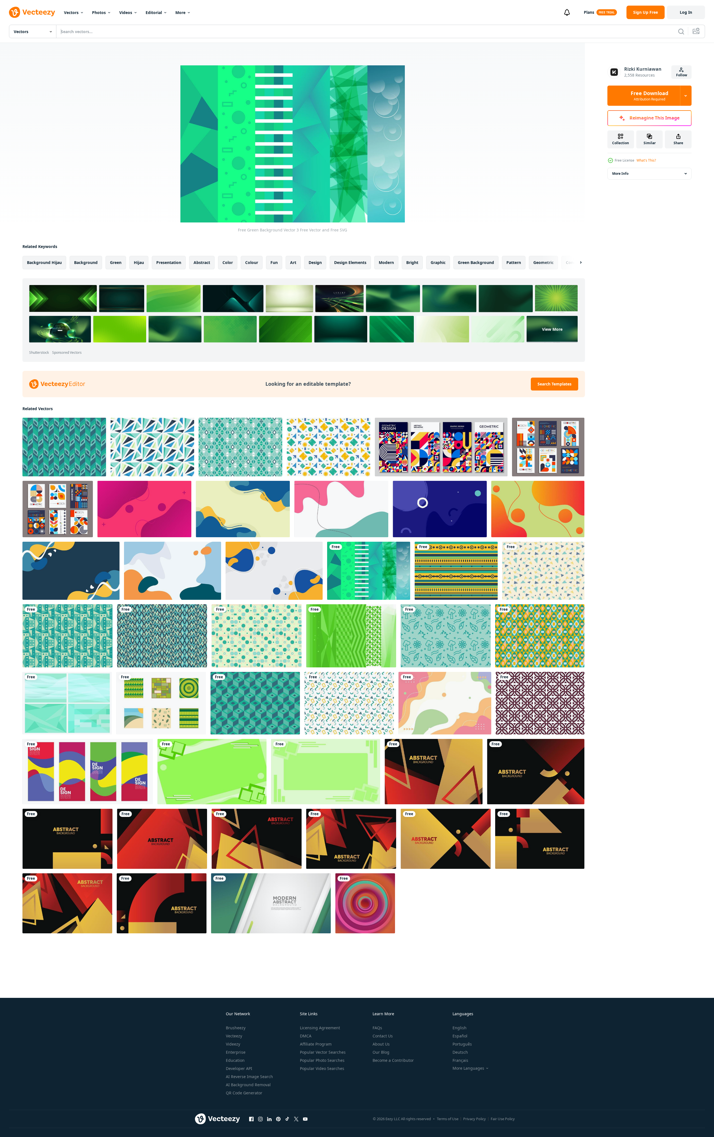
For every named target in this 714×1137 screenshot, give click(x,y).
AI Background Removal (248, 1084)
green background (476, 262)
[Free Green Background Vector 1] (67, 703)
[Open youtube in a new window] (305, 1119)
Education (235, 1060)
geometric (543, 262)
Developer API (239, 1068)
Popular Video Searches (322, 1068)
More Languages (468, 1068)
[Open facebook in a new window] (251, 1119)
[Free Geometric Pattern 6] (255, 703)
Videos (125, 12)
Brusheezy (235, 1027)
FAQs (377, 1027)
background (86, 262)
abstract (202, 262)
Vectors (71, 12)
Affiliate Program (316, 1044)
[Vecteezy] (32, 12)
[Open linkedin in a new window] (269, 1119)
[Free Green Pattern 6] (152, 447)
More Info (620, 173)
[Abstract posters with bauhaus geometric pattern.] (441, 447)
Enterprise (235, 1052)
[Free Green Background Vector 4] (161, 703)
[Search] (681, 31)
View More (552, 329)
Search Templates (554, 384)
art (293, 262)
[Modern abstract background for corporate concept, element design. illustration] (271, 903)
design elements (350, 262)
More (180, 12)
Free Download (649, 96)
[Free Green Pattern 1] (67, 635)
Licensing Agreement (320, 1027)
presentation (168, 262)
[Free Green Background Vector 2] (351, 635)
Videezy (233, 1044)
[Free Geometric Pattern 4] (162, 635)
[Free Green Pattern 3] (543, 571)
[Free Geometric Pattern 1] (64, 447)
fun (274, 262)
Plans (589, 12)
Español (460, 1036)
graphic (438, 262)
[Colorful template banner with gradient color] (144, 509)
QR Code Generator (244, 1092)
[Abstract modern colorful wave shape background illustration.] (87, 771)
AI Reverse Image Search (249, 1076)
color (227, 262)
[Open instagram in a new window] (260, 1119)
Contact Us (383, 1036)
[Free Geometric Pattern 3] (456, 571)
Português (462, 1044)
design (315, 262)
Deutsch (460, 1052)
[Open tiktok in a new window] (287, 1119)
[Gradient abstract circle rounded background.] (365, 903)
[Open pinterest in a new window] (278, 1119)
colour (251, 262)
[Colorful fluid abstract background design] (444, 703)
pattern (513, 262)
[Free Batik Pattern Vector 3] (540, 703)
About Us (381, 1044)
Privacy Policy (474, 1118)
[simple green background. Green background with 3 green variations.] (212, 771)
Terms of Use (447, 1118)
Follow (681, 75)
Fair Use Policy (503, 1118)
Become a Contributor (393, 1060)
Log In (686, 12)
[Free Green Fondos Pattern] (257, 635)
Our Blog (381, 1052)
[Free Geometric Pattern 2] (240, 447)
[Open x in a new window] (296, 1119)
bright (412, 262)
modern (386, 262)
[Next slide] (576, 262)
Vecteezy (234, 1036)
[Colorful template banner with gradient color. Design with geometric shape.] (434, 771)
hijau (139, 262)
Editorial (154, 12)
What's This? (646, 160)
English (460, 1027)
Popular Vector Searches (323, 1052)
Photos (99, 12)
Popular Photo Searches (322, 1060)
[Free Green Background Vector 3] (368, 571)
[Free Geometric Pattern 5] (349, 703)
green (115, 262)
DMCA (305, 1036)
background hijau (44, 262)
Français (460, 1060)
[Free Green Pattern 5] (539, 635)
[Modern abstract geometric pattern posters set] (548, 447)
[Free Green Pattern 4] (328, 447)
